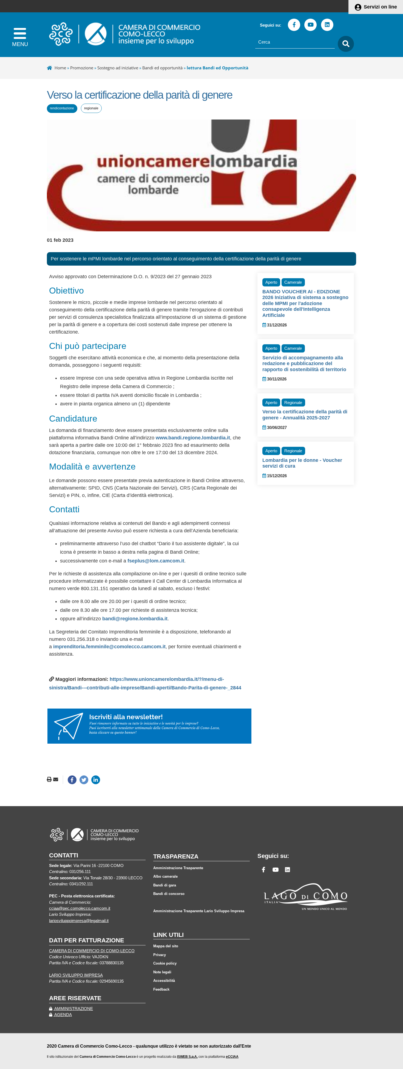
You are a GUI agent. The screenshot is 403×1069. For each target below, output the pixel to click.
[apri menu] (20, 35)
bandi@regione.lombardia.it (135, 618)
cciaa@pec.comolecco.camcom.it (79, 908)
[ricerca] (344, 44)
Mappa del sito (165, 946)
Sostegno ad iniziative (117, 67)
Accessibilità (164, 981)
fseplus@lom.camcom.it (155, 561)
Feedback (161, 989)
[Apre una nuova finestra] (72, 779)
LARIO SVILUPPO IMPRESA (76, 975)
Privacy (159, 955)
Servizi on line (380, 7)
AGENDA (62, 1015)
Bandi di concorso (169, 894)
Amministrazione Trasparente (178, 868)
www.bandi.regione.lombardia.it (193, 437)
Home (60, 67)
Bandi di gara (164, 885)
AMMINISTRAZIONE (73, 1009)
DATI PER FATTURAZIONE (86, 940)
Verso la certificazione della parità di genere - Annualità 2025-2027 (304, 414)
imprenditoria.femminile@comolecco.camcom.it (109, 646)
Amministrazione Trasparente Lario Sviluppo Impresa (198, 911)
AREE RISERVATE (75, 998)
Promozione (81, 67)
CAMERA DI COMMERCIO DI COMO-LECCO (92, 951)
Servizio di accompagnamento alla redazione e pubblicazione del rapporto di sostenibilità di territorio (304, 363)
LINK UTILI (168, 934)
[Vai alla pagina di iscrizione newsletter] (149, 726)
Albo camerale (165, 876)
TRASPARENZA (175, 856)
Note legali (162, 972)
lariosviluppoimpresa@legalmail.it (79, 921)
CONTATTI (63, 855)
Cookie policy (165, 963)
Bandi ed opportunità (162, 67)
